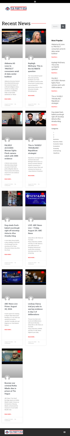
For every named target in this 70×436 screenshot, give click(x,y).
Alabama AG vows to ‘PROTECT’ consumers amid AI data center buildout (58, 48)
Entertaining (57, 151)
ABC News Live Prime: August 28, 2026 (11, 306)
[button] (35, 1)
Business (56, 139)
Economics (56, 146)
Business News (58, 141)
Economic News (58, 144)
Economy (56, 148)
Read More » (8, 99)
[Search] (63, 26)
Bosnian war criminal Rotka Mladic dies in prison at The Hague (11, 388)
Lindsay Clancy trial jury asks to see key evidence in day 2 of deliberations (35, 309)
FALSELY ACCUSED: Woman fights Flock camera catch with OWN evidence (58, 82)
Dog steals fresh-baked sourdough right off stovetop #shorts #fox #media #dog (12, 230)
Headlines (56, 153)
